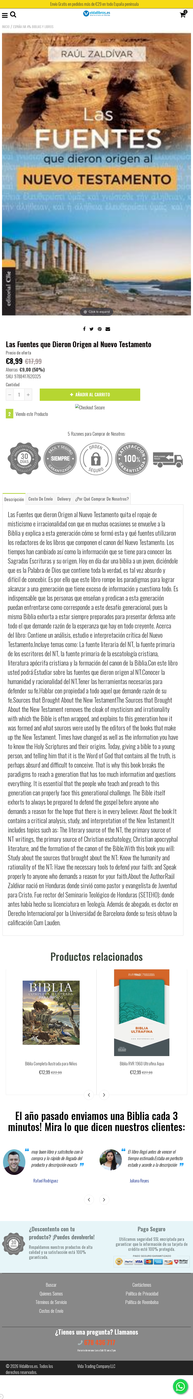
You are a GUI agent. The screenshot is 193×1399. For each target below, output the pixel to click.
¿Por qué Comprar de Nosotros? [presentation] (102, 499)
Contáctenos (141, 1284)
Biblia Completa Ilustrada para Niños (51, 1064)
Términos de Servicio (51, 1302)
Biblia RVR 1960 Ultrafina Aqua (142, 1064)
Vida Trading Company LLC (96, 1366)
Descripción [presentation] (14, 499)
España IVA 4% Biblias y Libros (33, 26)
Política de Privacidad (142, 1293)
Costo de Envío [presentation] (40, 499)
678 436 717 (99, 1342)
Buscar (51, 1284)
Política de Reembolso (142, 1302)
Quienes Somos (51, 1293)
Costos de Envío (51, 1311)
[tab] (14, 498)
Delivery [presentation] (64, 499)
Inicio (6, 26)
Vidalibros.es (28, 1366)
